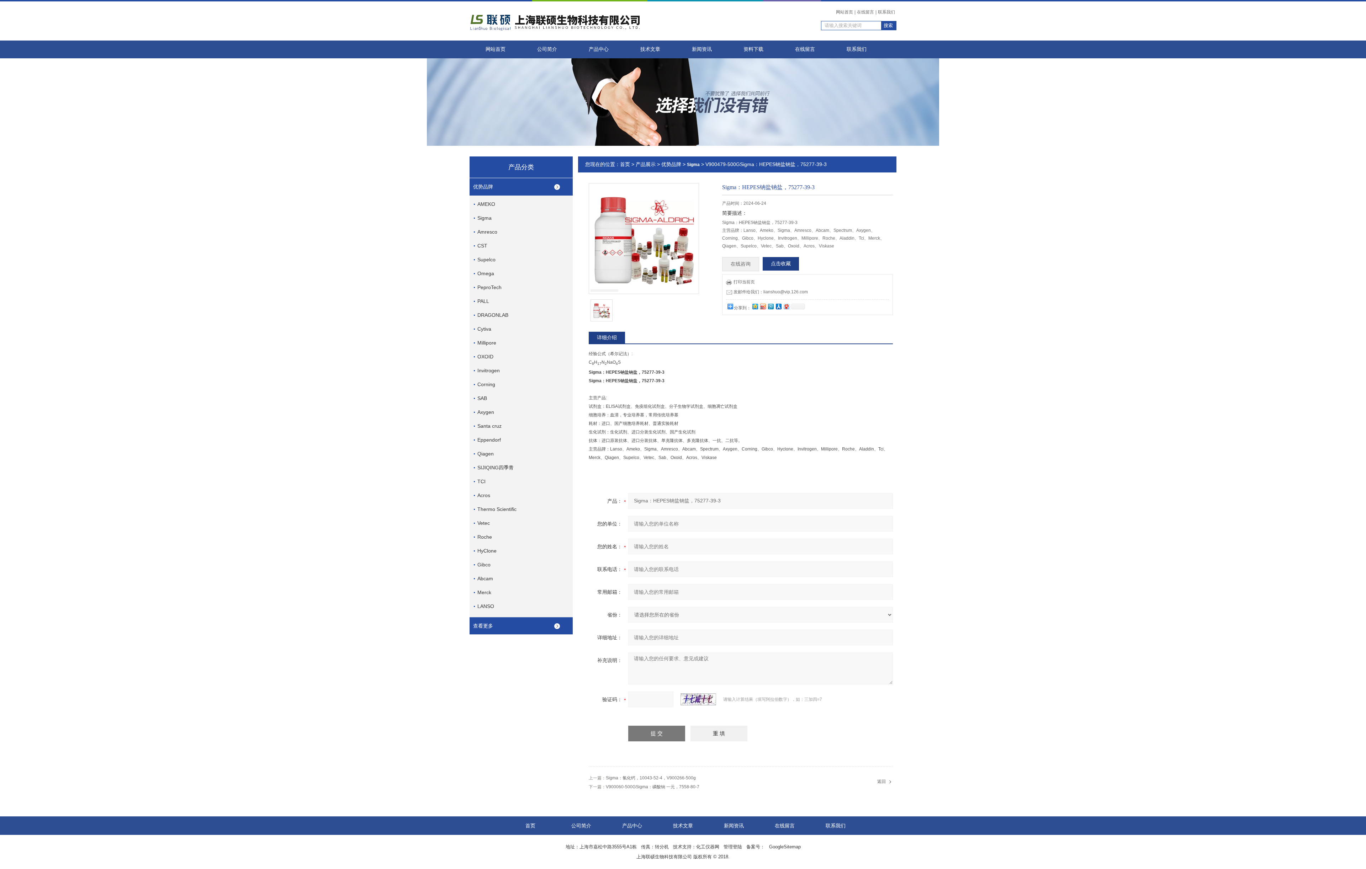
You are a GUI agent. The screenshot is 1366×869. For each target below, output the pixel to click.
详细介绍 (607, 337)
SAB (482, 398)
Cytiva (484, 329)
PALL (483, 301)
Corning (486, 384)
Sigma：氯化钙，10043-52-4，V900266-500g (651, 777)
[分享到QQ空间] (755, 306)
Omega (485, 273)
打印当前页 (744, 281)
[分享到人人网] (778, 306)
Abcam (485, 578)
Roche (484, 537)
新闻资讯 (702, 49)
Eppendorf (489, 440)
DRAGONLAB (492, 315)
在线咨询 (741, 264)
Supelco (486, 259)
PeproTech (489, 287)
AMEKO (486, 204)
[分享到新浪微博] (763, 306)
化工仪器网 (707, 846)
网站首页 (844, 12)
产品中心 (599, 49)
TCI (481, 481)
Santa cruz (489, 426)
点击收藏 (781, 263)
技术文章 (650, 49)
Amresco (487, 232)
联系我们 (886, 12)
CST (482, 246)
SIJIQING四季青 (495, 467)
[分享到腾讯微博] (770, 306)
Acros (483, 495)
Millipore (486, 343)
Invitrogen (488, 370)
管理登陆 (733, 846)
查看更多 (483, 626)
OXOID (485, 356)
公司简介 (547, 49)
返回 (881, 781)
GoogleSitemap (785, 846)
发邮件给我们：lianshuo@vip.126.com (771, 291)
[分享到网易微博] (786, 306)
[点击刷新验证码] (698, 699)
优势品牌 (483, 187)
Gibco (484, 564)
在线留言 (865, 12)
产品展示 (646, 164)
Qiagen (485, 454)
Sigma (484, 218)
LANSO (485, 606)
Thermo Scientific (497, 509)
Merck (484, 592)
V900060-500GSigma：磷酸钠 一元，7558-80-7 (652, 786)
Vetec (483, 523)
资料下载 (753, 49)
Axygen (485, 412)
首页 (625, 164)
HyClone (487, 551)
